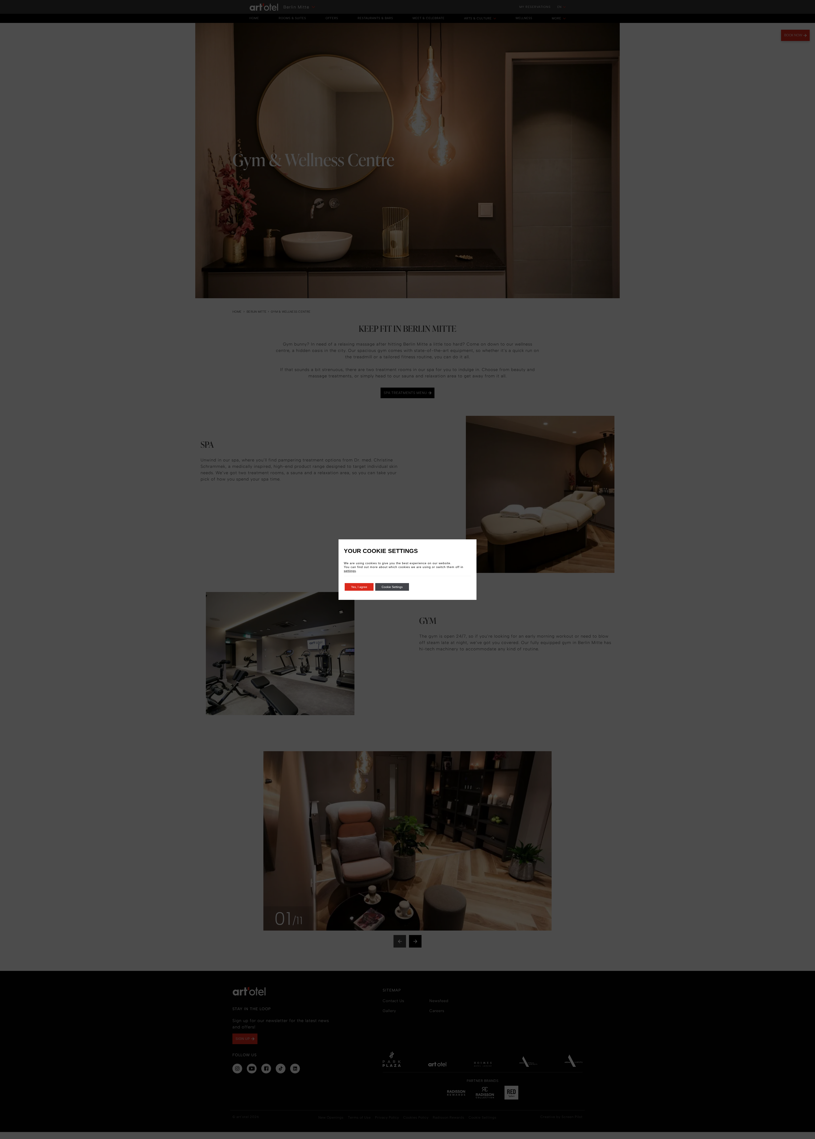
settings (350, 570)
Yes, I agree (359, 587)
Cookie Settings (392, 587)
